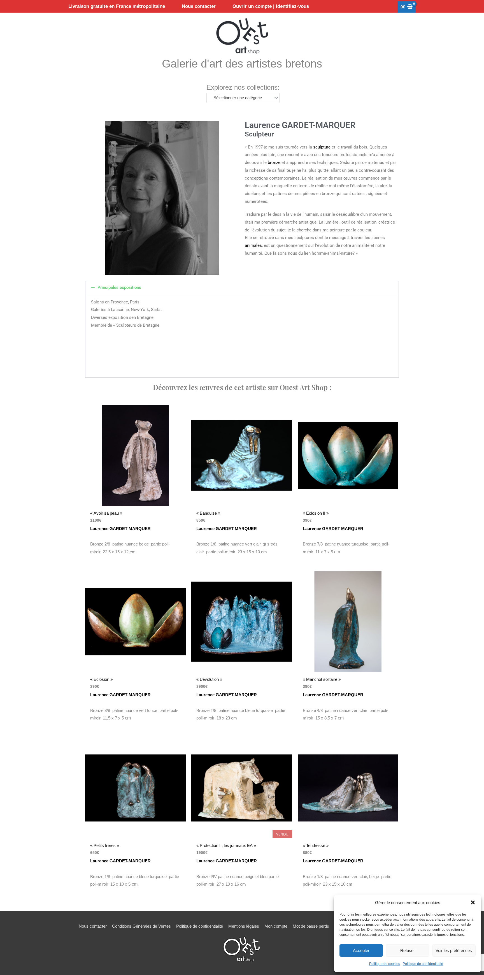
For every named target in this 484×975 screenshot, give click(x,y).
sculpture (322, 147)
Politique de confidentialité (423, 964)
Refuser (407, 950)
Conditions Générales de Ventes (141, 926)
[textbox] (240, 98)
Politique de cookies (384, 964)
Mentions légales (243, 926)
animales (253, 245)
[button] (473, 902)
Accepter (361, 950)
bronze (274, 162)
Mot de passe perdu (311, 926)
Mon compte (275, 926)
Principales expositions (119, 287)
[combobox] (243, 98)
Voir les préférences (454, 950)
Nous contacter (93, 926)
